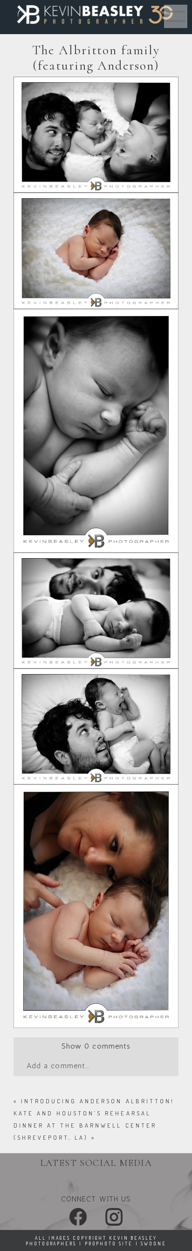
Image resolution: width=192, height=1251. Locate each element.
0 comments (96, 1046)
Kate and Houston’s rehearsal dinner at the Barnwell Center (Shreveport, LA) (85, 1125)
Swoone (153, 1243)
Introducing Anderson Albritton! (97, 1101)
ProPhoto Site (109, 1243)
